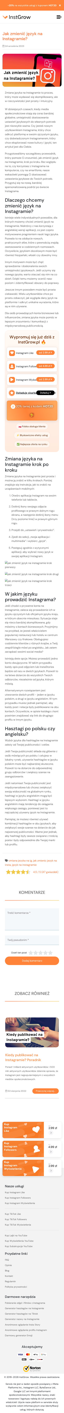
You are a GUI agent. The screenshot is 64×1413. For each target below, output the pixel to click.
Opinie (8, 1265)
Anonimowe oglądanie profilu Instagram (26, 1330)
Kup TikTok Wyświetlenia (18, 1224)
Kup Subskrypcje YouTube (18, 1246)
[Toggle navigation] (59, 17)
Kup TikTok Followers (16, 1219)
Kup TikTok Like (13, 1213)
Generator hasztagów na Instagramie (24, 1308)
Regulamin (10, 1281)
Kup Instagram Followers (18, 1197)
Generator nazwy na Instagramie (22, 1319)
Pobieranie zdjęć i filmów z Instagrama (25, 1302)
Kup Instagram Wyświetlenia (20, 1203)
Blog (7, 1270)
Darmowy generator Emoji (18, 1335)
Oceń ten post (19, 952)
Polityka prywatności (16, 1286)
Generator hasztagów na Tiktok (21, 1313)
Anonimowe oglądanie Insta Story (22, 1324)
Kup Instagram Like (15, 1192)
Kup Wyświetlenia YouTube (19, 1240)
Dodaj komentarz (32, 960)
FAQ (7, 1259)
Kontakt (9, 1276)
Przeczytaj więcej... (40, 1090)
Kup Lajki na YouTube (16, 1235)
